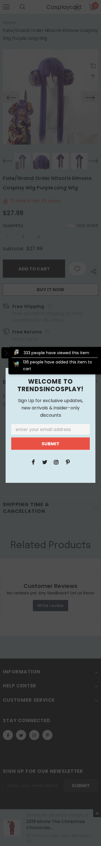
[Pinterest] (67, 462)
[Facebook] (33, 462)
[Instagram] (56, 462)
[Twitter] (44, 462)
